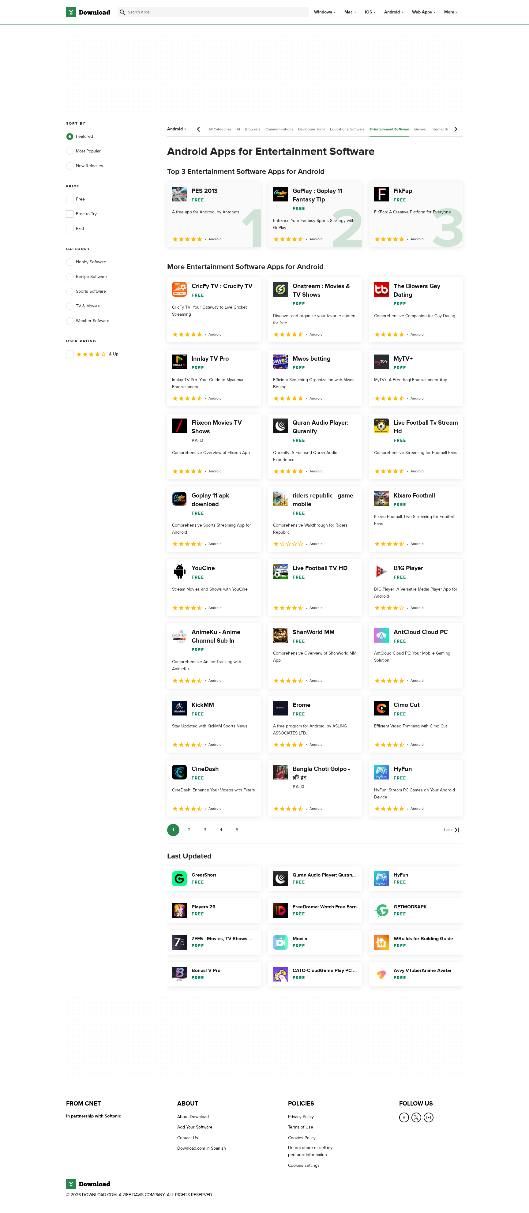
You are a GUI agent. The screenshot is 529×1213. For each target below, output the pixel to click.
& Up (113, 354)
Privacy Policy (301, 1116)
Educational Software (347, 129)
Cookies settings (304, 1165)
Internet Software (445, 129)
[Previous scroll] (198, 129)
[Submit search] (122, 12)
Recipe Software (91, 276)
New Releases (89, 165)
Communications (279, 129)
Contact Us (187, 1137)
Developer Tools (311, 129)
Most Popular (88, 151)
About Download (193, 1116)
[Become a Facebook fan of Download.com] (404, 1117)
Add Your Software (194, 1127)
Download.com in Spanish (201, 1148)
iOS (368, 12)
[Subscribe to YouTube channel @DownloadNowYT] (428, 1117)
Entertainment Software (389, 129)
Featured (84, 136)
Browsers (253, 129)
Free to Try (86, 213)
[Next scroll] (455, 129)
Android (392, 12)
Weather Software (92, 320)
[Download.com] (88, 12)
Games (420, 129)
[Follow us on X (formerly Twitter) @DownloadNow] (416, 1117)
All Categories (220, 129)
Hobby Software (91, 262)
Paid (80, 228)
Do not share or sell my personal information (310, 1151)
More (449, 12)
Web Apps (422, 12)
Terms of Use (300, 1127)
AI (238, 129)
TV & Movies (88, 306)
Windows (323, 12)
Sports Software (91, 291)
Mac (348, 12)
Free (80, 199)
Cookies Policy (302, 1137)
